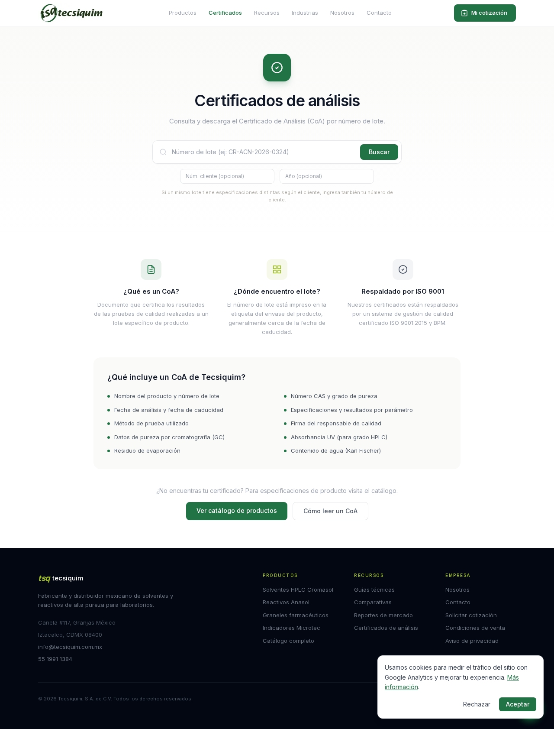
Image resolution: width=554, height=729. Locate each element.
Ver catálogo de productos (236, 510)
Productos (182, 12)
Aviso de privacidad (472, 640)
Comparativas (373, 602)
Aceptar (517, 704)
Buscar (379, 152)
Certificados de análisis (386, 627)
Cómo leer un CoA (330, 511)
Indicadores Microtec (291, 627)
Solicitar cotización (471, 615)
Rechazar (476, 704)
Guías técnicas (374, 589)
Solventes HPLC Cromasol (298, 589)
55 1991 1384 (55, 658)
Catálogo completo (288, 640)
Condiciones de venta (475, 627)
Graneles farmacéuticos (296, 615)
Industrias (305, 12)
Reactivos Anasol (286, 602)
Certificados (225, 12)
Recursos (267, 12)
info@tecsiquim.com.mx (70, 646)
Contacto (379, 12)
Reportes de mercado (383, 615)
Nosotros (342, 12)
